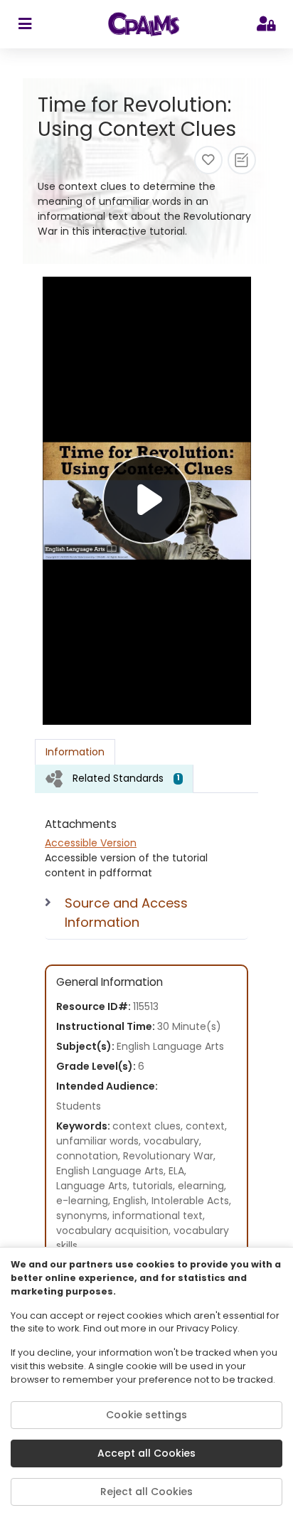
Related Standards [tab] (126, 778)
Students (78, 1106)
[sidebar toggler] (24, 24)
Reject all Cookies (146, 1491)
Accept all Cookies (146, 1453)
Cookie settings (146, 1415)
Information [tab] (75, 752)
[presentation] (114, 778)
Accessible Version (91, 843)
